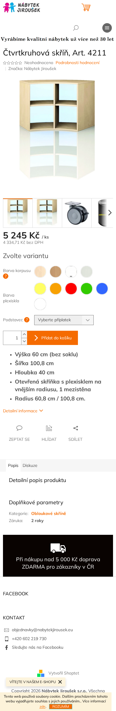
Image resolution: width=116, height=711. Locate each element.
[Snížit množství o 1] (24, 341)
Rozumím (60, 706)
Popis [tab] (13, 465)
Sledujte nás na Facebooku (37, 647)
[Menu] (107, 28)
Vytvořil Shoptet (63, 673)
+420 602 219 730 (29, 638)
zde (43, 706)
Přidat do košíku (56, 338)
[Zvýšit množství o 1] (24, 334)
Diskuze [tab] (30, 465)
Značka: (32, 68)
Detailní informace (20, 410)
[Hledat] (76, 28)
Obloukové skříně (48, 513)
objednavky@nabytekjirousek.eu (42, 629)
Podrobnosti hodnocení (77, 62)
